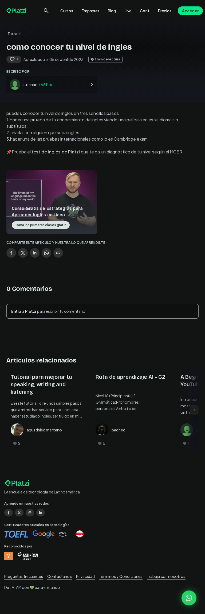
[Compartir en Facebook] (11, 253)
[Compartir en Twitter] (23, 253)
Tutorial (14, 33)
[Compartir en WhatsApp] (46, 253)
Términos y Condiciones (120, 576)
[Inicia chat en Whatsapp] (189, 597)
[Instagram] (30, 512)
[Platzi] (16, 10)
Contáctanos (59, 576)
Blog (112, 10)
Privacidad (85, 576)
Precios (164, 10)
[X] (19, 512)
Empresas (90, 10)
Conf (144, 10)
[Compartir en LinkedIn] (35, 253)
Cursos (66, 10)
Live (128, 10)
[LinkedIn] (40, 512)
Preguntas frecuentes (23, 576)
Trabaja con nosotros (166, 576)
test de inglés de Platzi (55, 152)
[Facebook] (8, 512)
